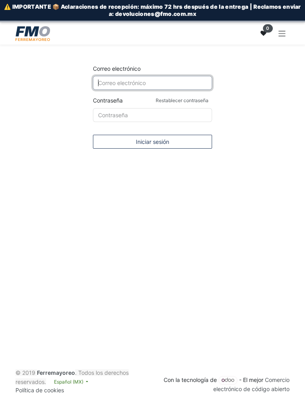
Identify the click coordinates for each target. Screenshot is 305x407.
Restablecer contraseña (182, 100)
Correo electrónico (117, 68)
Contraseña (150, 100)
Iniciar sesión (152, 141)
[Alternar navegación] (282, 33)
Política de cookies (39, 390)
